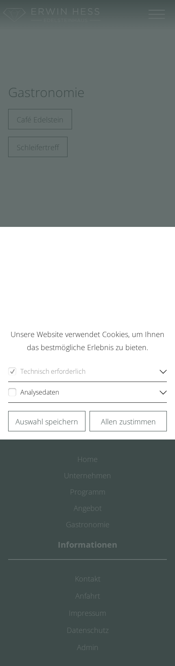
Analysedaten (39, 392)
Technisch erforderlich (52, 371)
